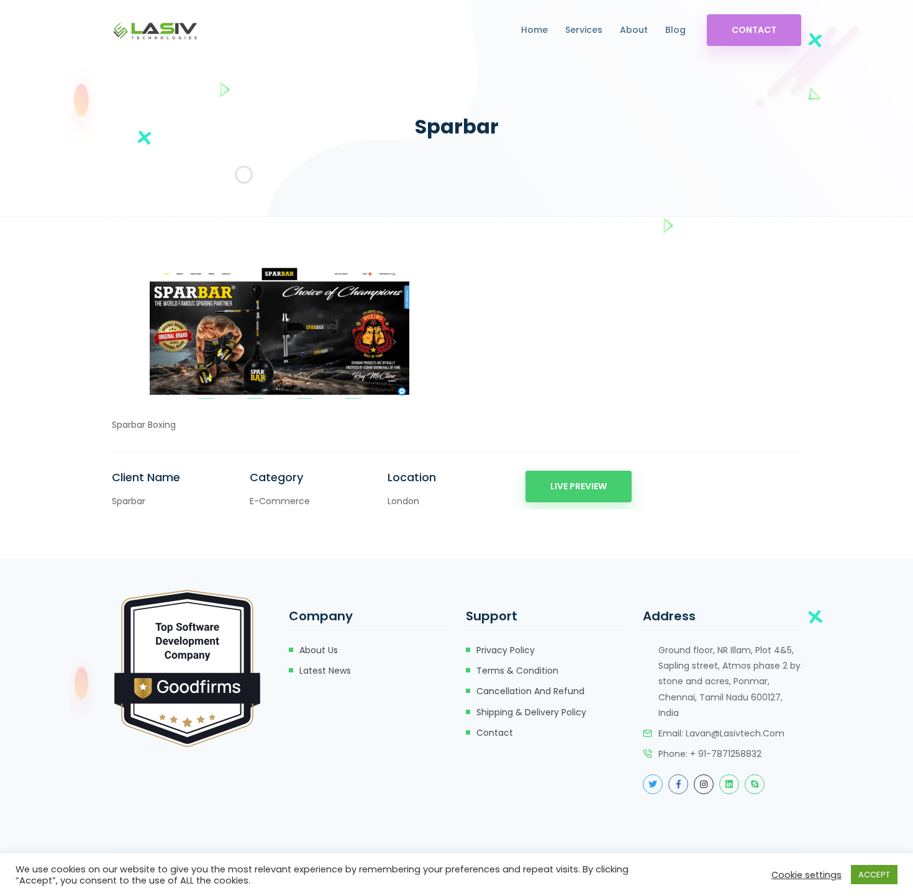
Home (534, 30)
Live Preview (578, 486)
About (634, 30)
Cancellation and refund (530, 691)
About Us (318, 650)
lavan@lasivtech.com (735, 733)
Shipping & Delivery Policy (531, 712)
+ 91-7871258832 (725, 754)
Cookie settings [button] (806, 874)
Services (583, 30)
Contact (754, 30)
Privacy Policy (505, 650)
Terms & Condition (517, 670)
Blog (675, 30)
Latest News (325, 670)
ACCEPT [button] (874, 874)
